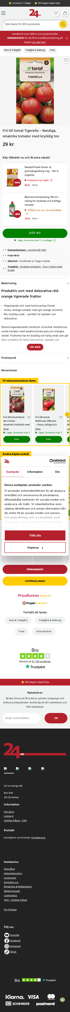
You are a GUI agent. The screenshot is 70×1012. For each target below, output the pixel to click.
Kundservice (38, 838)
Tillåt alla (35, 535)
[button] (62, 1000)
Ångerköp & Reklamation (18, 887)
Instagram (15, 946)
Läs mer (35, 347)
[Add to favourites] (66, 60)
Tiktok (13, 952)
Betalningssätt (12, 891)
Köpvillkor (9, 869)
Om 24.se (9, 812)
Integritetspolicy (13, 873)
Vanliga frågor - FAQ (15, 821)
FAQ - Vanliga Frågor (15, 900)
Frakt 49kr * (36, 682)
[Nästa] (67, 414)
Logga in (9, 816)
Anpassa (33, 547)
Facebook (15, 941)
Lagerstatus (10, 896)
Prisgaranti (35, 569)
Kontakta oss (11, 882)
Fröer (52, 50)
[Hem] (35, 13)
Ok (56, 718)
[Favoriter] (56, 13)
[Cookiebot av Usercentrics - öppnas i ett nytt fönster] (50, 461)
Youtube (14, 935)
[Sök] (63, 24)
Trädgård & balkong (35, 50)
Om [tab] (57, 471)
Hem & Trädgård (12, 50)
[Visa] (68, 358)
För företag (10, 910)
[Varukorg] (65, 13)
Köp (16, 439)
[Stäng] (67, 38)
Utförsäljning (35, 581)
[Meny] (3, 13)
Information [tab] (35, 471)
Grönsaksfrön (44, 631)
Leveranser (10, 878)
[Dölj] (68, 283)
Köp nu (35, 233)
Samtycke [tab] (12, 471)
